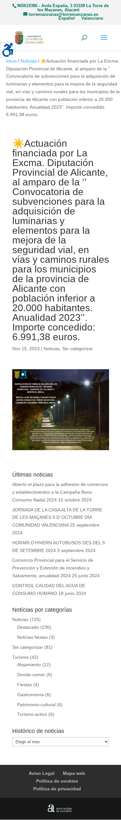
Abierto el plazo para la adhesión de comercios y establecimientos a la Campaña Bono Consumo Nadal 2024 (60, 492)
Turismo (20, 657)
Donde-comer (31, 674)
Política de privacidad (57, 788)
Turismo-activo (32, 714)
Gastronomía (30, 694)
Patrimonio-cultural (36, 704)
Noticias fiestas (32, 637)
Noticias (29, 61)
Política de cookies (57, 781)
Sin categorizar (77, 348)
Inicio (11, 61)
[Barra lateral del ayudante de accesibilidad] (7, 49)
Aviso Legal (42, 773)
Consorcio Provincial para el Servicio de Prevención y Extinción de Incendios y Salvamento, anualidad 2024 (52, 568)
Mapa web (74, 773)
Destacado (28, 627)
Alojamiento (29, 664)
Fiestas (24, 684)
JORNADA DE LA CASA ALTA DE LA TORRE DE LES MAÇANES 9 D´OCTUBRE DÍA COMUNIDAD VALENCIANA (57, 517)
